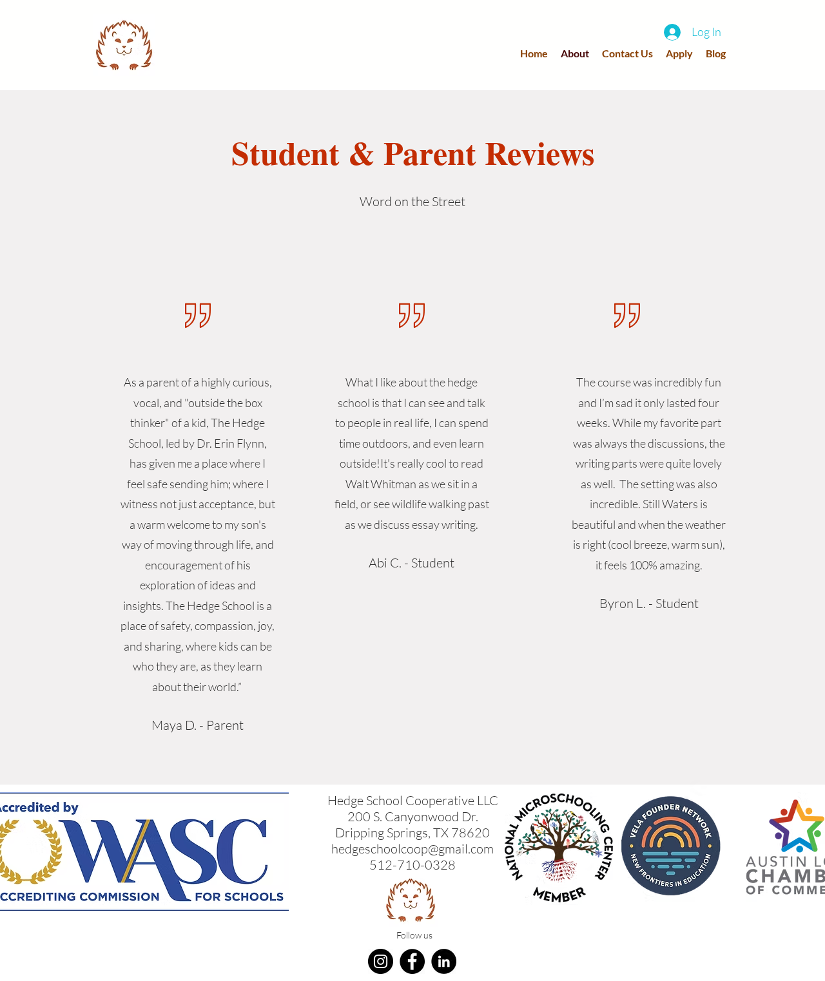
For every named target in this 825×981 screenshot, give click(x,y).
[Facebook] (412, 961)
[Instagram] (380, 961)
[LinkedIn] (443, 961)
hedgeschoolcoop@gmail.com (412, 849)
